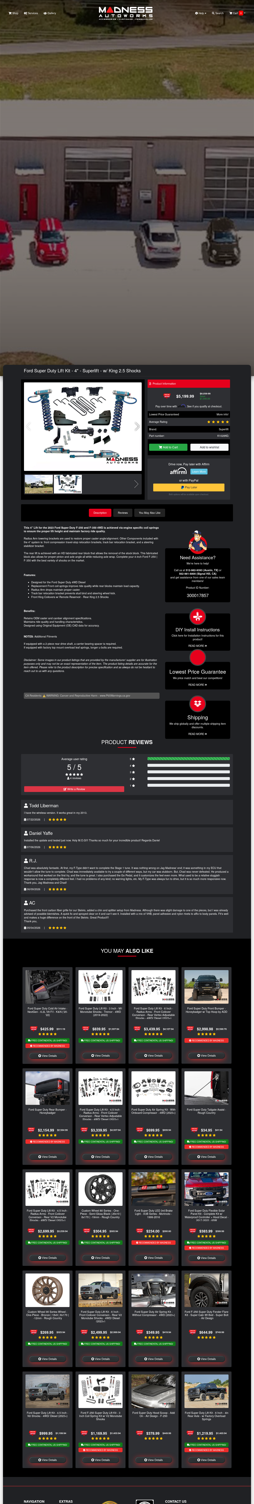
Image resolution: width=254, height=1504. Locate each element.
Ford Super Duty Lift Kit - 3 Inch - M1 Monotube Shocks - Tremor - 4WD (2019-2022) (100, 1011)
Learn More (199, 471)
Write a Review (76, 789)
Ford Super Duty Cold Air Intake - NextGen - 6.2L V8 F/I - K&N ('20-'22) (48, 1011)
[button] (137, 426)
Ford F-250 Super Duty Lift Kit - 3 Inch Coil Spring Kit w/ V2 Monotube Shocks (100, 1416)
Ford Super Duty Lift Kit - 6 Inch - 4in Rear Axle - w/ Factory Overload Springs (206, 1416)
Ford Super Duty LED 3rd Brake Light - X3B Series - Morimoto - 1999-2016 (153, 1213)
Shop (15, 13)
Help (201, 13)
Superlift (224, 429)
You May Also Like (149, 513)
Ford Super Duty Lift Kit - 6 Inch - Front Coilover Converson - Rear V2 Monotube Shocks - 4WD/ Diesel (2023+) (100, 1316)
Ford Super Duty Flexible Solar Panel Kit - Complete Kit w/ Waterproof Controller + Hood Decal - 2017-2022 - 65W (207, 1215)
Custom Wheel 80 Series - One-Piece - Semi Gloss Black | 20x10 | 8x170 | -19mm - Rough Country (100, 1213)
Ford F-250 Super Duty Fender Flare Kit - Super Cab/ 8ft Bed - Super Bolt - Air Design (206, 1315)
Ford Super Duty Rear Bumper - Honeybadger (47, 1111)
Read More (196, 684)
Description (100, 513)
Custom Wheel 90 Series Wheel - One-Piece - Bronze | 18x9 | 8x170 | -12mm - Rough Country (47, 1315)
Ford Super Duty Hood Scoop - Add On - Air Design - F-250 (153, 1414)
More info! (223, 414)
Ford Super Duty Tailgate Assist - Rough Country (206, 1111)
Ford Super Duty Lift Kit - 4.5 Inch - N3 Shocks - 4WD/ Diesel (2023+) (47, 1414)
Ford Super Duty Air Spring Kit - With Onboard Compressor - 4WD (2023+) (153, 1111)
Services (32, 13)
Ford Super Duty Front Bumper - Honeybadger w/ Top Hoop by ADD (206, 1009)
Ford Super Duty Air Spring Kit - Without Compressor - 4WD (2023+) (153, 1313)
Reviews (123, 513)
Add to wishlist (209, 447)
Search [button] (219, 13)
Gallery (51, 13)
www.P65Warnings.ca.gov (115, 695)
